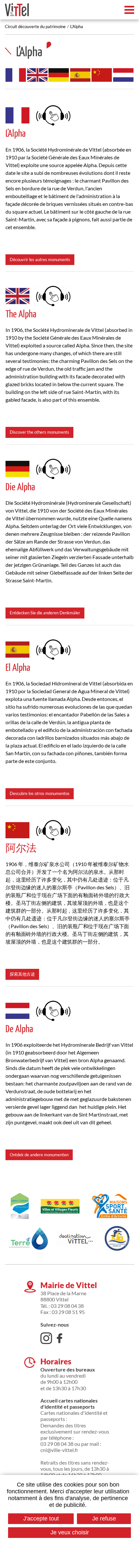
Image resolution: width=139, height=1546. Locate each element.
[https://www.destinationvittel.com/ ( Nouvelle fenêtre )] (76, 1238)
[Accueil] (17, 9)
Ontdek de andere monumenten (39, 1154)
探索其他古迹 (22, 974)
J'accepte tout (41, 1518)
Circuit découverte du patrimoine (35, 26)
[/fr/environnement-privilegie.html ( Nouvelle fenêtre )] (60, 1206)
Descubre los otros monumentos (40, 793)
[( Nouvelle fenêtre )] (53, 114)
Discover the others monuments (39, 432)
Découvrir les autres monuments (40, 259)
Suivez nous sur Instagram (46, 1338)
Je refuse (104, 1518)
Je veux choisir (69, 1532)
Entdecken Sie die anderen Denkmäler (45, 612)
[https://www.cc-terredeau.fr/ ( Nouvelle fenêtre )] (28, 1238)
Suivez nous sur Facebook (59, 1338)
